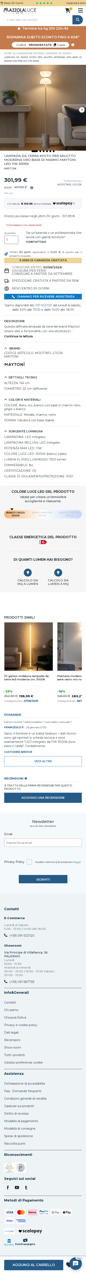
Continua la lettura (18, 336)
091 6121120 (43, 305)
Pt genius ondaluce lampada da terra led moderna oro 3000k (26, 678)
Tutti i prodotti (14, 1055)
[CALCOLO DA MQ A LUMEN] (28, 573)
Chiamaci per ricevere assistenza (45, 296)
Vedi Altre (43, 761)
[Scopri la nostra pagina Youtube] (16, 1187)
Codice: (40, 44)
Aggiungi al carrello (34, 1265)
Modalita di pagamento (21, 1121)
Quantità (9, 233)
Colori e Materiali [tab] (24, 400)
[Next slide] (82, 110)
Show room (12, 1047)
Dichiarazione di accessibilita (24, 1083)
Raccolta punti (14, 1143)
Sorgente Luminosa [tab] (26, 431)
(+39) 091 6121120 (21, 935)
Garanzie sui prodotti (19, 1106)
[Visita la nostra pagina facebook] (7, 1187)
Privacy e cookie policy (20, 1025)
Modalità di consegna (19, 1128)
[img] (31, 187)
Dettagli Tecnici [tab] (23, 377)
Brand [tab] (14, 348)
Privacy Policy (14, 862)
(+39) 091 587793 (21, 982)
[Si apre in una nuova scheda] (9, 1168)
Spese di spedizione (18, 1136)
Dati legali (11, 1032)
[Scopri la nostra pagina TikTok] (26, 1187)
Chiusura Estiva (15, 1017)
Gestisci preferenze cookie (23, 1062)
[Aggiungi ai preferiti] (69, 1265)
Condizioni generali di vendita (25, 1098)
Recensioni (12, 1040)
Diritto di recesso (16, 1113)
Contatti (11, 909)
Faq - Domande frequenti (22, 1091)
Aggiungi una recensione (43, 798)
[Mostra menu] (80, 10)
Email (8, 834)
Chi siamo (11, 1010)
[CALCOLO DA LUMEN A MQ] (58, 573)
